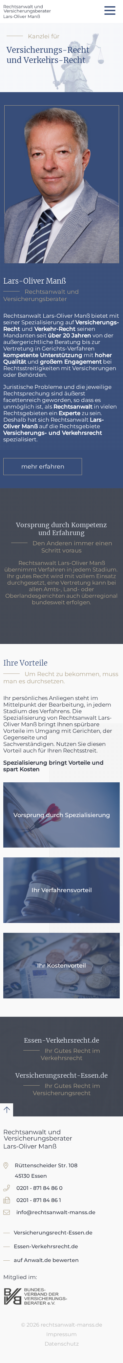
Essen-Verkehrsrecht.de (46, 1246)
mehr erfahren (42, 466)
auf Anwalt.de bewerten (46, 1260)
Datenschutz (62, 1344)
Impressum (61, 1334)
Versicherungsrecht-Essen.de (53, 1233)
